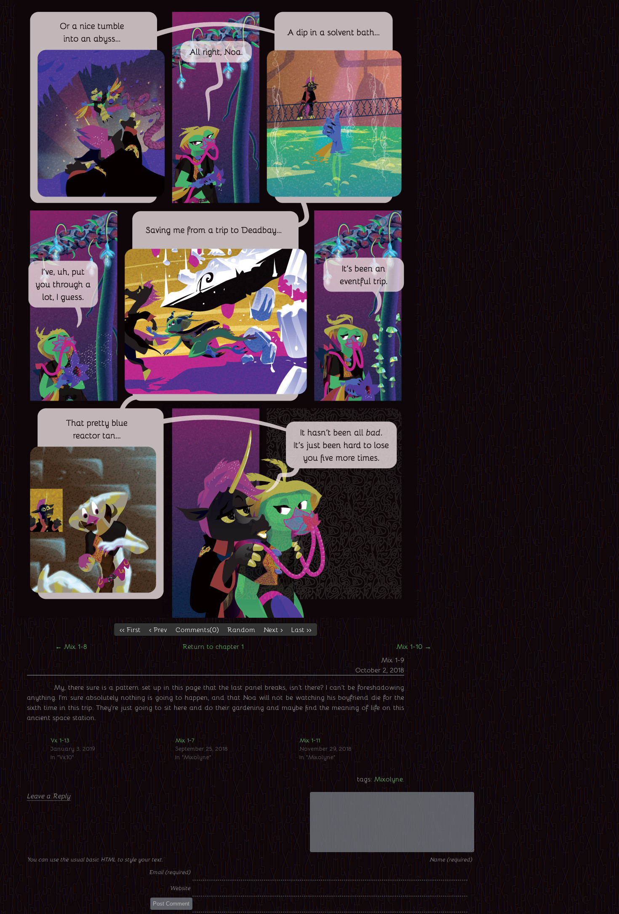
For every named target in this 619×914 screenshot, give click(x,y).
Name (438, 859)
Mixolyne (388, 779)
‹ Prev (158, 629)
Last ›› (301, 629)
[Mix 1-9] (215, 615)
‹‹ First (130, 629)
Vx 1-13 (60, 740)
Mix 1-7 (185, 740)
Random (241, 629)
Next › (273, 629)
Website (180, 888)
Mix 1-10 (413, 646)
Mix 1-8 (71, 646)
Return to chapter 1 (213, 646)
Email (157, 872)
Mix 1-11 (309, 740)
